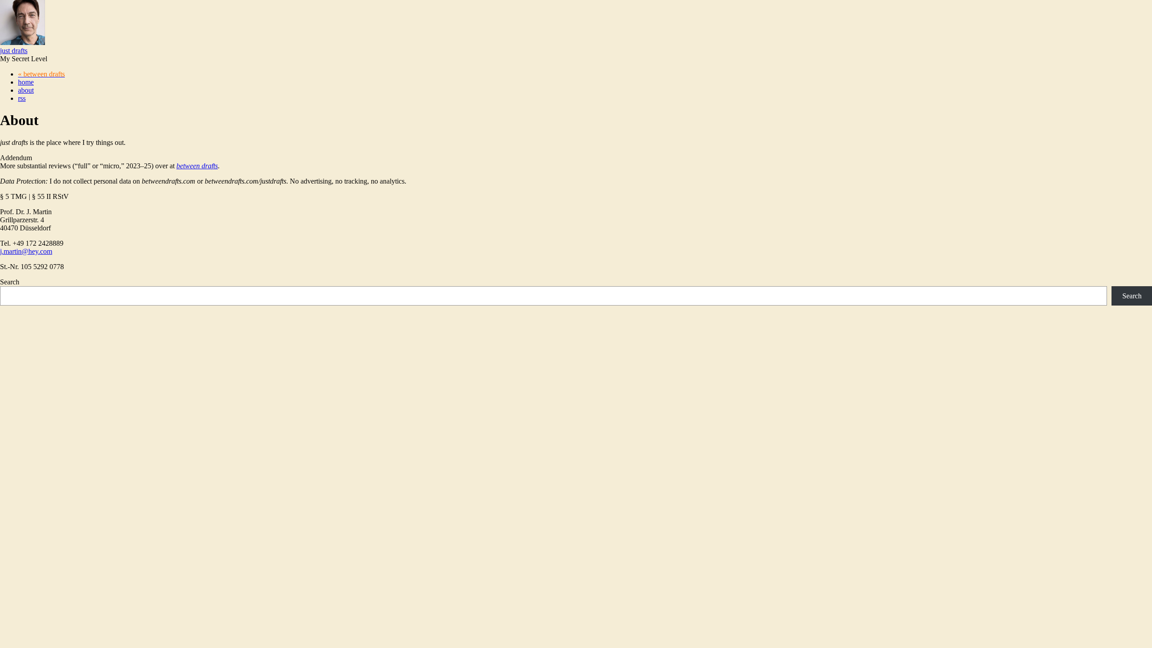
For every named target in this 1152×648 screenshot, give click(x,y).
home (26, 82)
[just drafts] (22, 42)
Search (9, 282)
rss (22, 98)
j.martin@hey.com (26, 251)
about (26, 90)
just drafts (13, 50)
